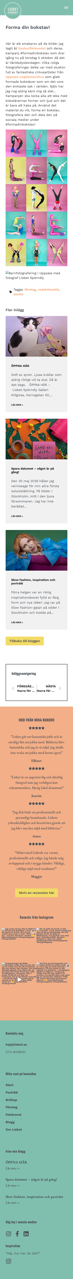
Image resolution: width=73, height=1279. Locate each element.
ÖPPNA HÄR (20, 366)
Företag (11, 1107)
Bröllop (11, 1100)
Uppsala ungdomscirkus (25, 77)
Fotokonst (13, 1114)
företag (30, 289)
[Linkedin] (26, 1234)
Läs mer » (17, 405)
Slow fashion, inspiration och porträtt (34, 1196)
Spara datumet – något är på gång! (31, 1179)
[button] (66, 7)
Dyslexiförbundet (32, 48)
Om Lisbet (14, 1129)
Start (9, 1085)
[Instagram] (8, 1234)
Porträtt (12, 1092)
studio (18, 294)
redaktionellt (48, 289)
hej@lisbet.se (16, 1044)
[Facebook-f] (17, 1234)
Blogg (10, 1122)
